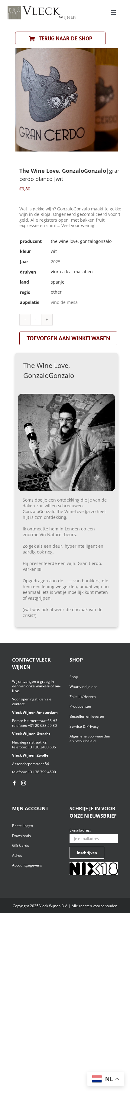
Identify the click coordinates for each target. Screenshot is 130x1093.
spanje (57, 282)
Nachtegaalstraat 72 (29, 742)
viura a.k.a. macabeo (72, 271)
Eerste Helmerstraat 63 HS (34, 720)
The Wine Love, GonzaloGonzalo (81, 241)
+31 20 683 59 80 (42, 725)
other (56, 292)
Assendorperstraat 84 (30, 763)
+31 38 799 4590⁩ (42, 772)
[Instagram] (23, 783)
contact (18, 704)
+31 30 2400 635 (42, 747)
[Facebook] (14, 783)
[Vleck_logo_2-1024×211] (42, 7)
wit (54, 251)
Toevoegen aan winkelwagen (68, 338)
